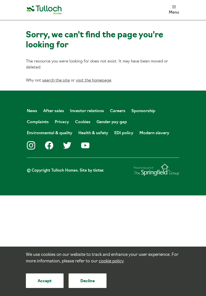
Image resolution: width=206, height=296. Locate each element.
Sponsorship (143, 111)
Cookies (82, 122)
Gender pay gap (111, 122)
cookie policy (111, 261)
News (32, 111)
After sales (53, 111)
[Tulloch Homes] (44, 10)
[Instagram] (31, 145)
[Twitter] (67, 145)
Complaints (38, 122)
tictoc (98, 171)
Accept (45, 281)
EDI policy (123, 133)
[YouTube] (85, 145)
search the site (56, 81)
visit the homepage (93, 81)
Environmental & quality (49, 133)
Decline (87, 281)
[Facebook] (49, 145)
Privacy (62, 122)
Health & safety (93, 133)
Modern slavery (154, 133)
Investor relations (87, 111)
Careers (117, 111)
